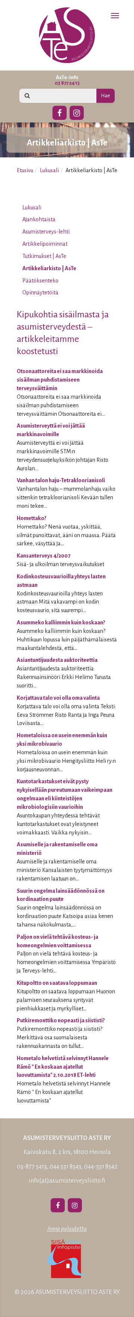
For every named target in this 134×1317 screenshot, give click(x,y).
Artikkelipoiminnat (44, 244)
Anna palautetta (67, 1229)
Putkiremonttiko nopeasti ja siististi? (61, 1020)
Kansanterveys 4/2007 (43, 556)
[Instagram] (76, 111)
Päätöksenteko (40, 281)
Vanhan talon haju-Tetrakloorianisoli (61, 480)
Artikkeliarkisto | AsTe (49, 268)
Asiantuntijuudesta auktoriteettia (57, 660)
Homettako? (31, 518)
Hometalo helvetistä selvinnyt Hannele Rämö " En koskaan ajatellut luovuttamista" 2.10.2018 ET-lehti (63, 1066)
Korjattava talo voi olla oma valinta (58, 698)
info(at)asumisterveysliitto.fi (67, 1180)
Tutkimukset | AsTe (44, 256)
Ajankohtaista (38, 219)
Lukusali (49, 170)
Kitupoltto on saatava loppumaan (57, 983)
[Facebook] (59, 111)
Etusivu (25, 170)
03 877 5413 (67, 83)
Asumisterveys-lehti (46, 232)
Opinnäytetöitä (40, 292)
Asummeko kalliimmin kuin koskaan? (61, 622)
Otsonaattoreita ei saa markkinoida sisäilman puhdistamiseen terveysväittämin (60, 379)
